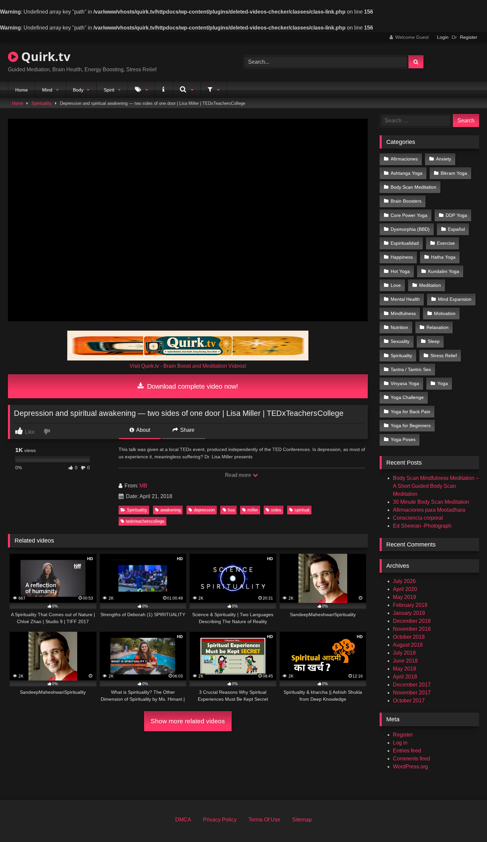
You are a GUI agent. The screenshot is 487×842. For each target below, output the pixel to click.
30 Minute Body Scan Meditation (431, 502)
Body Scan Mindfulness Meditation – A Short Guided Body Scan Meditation (436, 486)
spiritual (302, 509)
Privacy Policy (220, 819)
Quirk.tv (44, 56)
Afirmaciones (404, 159)
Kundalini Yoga (443, 271)
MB (143, 485)
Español (456, 229)
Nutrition (399, 327)
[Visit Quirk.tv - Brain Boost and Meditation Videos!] (187, 345)
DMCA (183, 819)
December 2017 (412, 684)
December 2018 (412, 621)
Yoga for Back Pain (410, 411)
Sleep (434, 341)
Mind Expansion (454, 299)
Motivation (445, 313)
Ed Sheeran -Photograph (422, 526)
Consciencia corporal (418, 518)
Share (186, 430)
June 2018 (405, 661)
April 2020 (405, 589)
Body (78, 90)
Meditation (430, 285)
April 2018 (405, 677)
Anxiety (443, 159)
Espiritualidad (405, 243)
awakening (170, 509)
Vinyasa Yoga (405, 383)
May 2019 (404, 597)
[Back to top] (466, 822)
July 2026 (404, 581)
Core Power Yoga (409, 215)
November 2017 (412, 692)
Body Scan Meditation (413, 187)
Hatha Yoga (443, 257)
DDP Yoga (456, 215)
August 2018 (408, 645)
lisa (231, 509)
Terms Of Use (264, 819)
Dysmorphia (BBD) (410, 229)
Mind (47, 90)
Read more (238, 475)
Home (21, 90)
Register (468, 37)
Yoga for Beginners (411, 425)
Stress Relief (443, 355)
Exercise (446, 243)
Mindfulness (403, 313)
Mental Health (405, 299)
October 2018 (409, 637)
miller (252, 509)
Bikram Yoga (454, 173)
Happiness (402, 257)
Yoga (442, 383)
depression (204, 509)
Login (443, 37)
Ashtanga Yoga (406, 173)
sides (276, 509)
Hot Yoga (400, 271)
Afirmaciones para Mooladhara (429, 510)
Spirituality (41, 103)
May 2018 (404, 669)
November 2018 (412, 629)
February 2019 (410, 605)
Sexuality (400, 341)
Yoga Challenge (407, 397)
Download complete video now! (191, 386)
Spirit (109, 90)
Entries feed (407, 750)
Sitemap (302, 819)
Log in (400, 742)
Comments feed (411, 758)
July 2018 (404, 653)
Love (396, 285)
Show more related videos (188, 721)
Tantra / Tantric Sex (411, 369)
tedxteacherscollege (145, 521)
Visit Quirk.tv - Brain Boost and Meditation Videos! (188, 366)
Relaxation (437, 327)
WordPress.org (410, 766)
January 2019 (409, 613)
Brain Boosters (406, 201)
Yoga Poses (403, 439)
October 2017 (409, 700)
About (142, 430)
